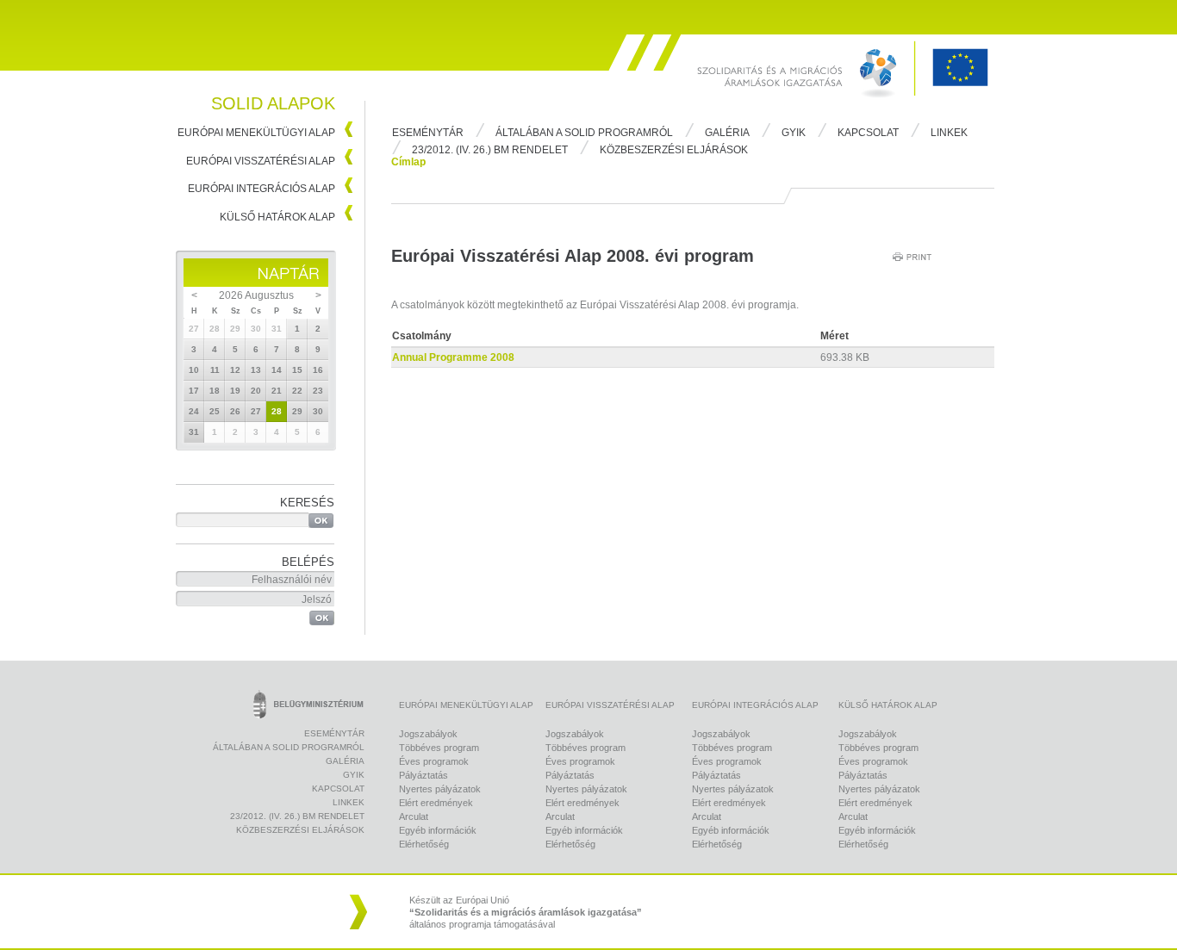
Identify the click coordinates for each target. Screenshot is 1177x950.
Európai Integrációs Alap (261, 189)
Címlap (408, 162)
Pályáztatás (423, 775)
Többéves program (439, 747)
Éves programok (434, 761)
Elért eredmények (436, 803)
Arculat (413, 816)
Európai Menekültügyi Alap (256, 133)
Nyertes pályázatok (440, 789)
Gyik (794, 133)
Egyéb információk (437, 830)
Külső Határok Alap (277, 217)
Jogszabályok (428, 734)
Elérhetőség (424, 844)
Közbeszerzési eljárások (674, 150)
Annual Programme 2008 (453, 357)
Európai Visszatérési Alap (260, 161)
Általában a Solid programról (584, 133)
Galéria (727, 133)
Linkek (949, 133)
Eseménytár (428, 133)
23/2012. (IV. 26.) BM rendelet (490, 150)
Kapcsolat (868, 133)
